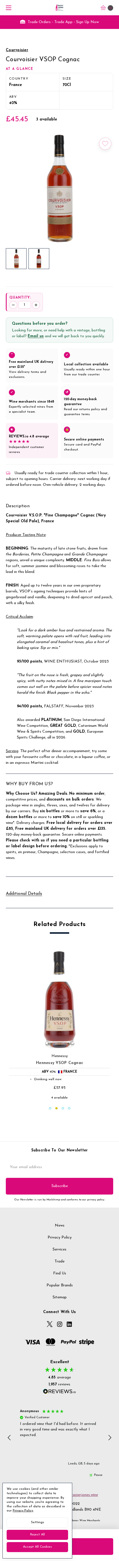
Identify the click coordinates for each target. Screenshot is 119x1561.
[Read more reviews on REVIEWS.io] (59, 1392)
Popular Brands (59, 1285)
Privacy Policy (60, 1237)
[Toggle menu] (7, 7)
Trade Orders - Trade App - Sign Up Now (63, 22)
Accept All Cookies (37, 1546)
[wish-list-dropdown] (105, 143)
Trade (59, 1261)
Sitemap (60, 1297)
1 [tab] (50, 1108)
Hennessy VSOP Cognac (59, 1063)
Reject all (37, 1534)
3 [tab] (63, 1108)
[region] (59, 1438)
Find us (59, 1273)
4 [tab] (69, 1108)
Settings (37, 1522)
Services (59, 1249)
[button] (9, 1437)
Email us (36, 336)
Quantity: (20, 297)
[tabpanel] (59, 1025)
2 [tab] (56, 1108)
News (59, 1225)
